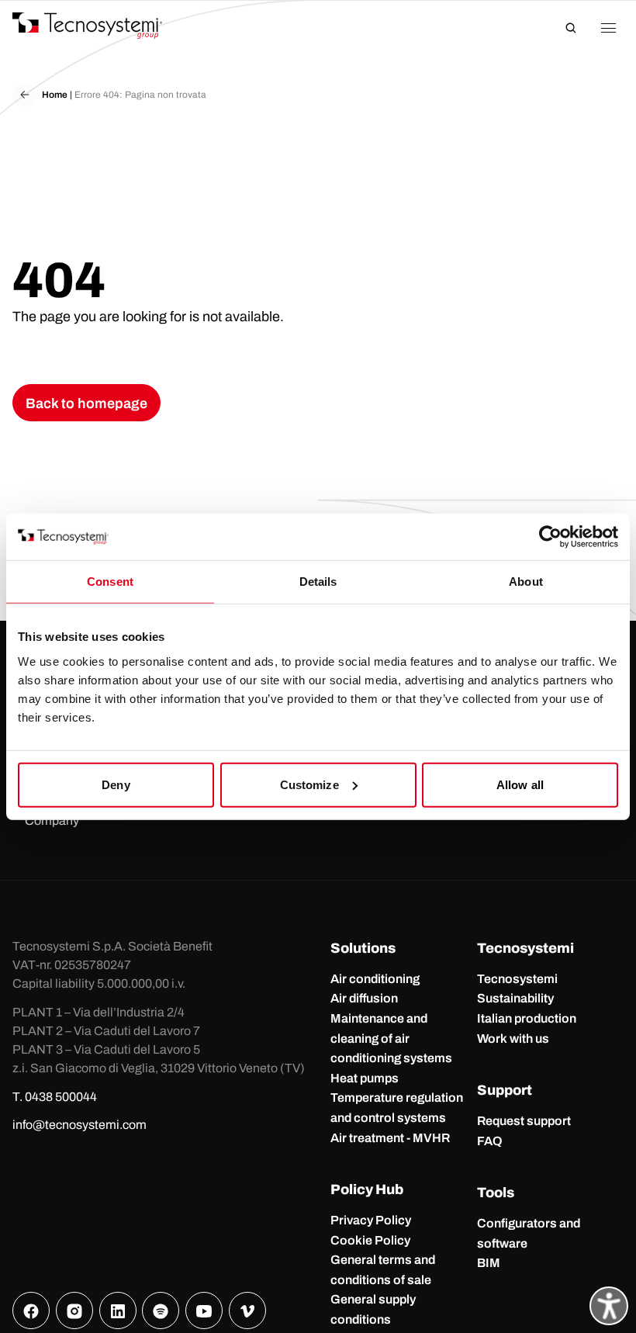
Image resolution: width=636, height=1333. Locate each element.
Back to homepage (86, 403)
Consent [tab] (110, 581)
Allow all (520, 784)
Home (54, 94)
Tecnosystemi (517, 978)
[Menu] (608, 27)
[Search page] (571, 28)
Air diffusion (364, 998)
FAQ (490, 1141)
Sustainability (515, 998)
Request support (524, 1120)
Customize (309, 784)
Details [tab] (318, 581)
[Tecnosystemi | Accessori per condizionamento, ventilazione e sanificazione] (101, 25)
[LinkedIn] (118, 1310)
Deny (116, 784)
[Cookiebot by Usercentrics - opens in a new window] (550, 537)
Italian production (526, 1018)
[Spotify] (160, 1310)
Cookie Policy (370, 1240)
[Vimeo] (247, 1310)
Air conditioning (375, 978)
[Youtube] (204, 1310)
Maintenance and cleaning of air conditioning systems (391, 1038)
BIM (488, 1262)
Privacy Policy (370, 1220)
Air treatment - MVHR (390, 1137)
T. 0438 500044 (54, 1096)
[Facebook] (31, 1310)
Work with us (513, 1038)
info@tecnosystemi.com (79, 1124)
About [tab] (526, 581)
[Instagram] (74, 1310)
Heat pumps (364, 1078)
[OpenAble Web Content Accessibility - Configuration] (609, 1306)
